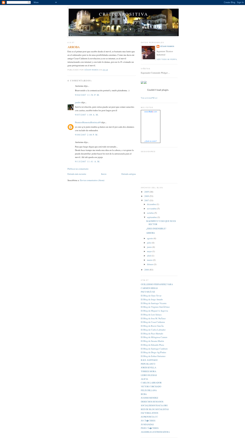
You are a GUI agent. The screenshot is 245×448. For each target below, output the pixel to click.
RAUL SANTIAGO (149, 359)
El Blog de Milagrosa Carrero (154, 337)
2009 (147, 191)
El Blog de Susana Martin (152, 340)
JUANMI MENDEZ (149, 397)
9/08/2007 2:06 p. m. (86, 134)
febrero (150, 264)
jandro (78, 102)
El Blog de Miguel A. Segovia (154, 310)
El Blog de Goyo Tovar (151, 295)
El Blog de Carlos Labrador (153, 329)
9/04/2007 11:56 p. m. (87, 94)
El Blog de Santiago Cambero (154, 348)
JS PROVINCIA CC (149, 416)
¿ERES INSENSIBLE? (156, 228)
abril (149, 255)
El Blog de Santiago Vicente (153, 303)
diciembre (151, 204)
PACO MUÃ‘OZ (148, 291)
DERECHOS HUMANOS (152, 401)
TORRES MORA (148, 371)
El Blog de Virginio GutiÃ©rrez (155, 306)
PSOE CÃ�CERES (149, 428)
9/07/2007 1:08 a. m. (87, 114)
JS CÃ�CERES (148, 420)
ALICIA (144, 378)
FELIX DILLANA (149, 390)
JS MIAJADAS (147, 424)
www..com (150, 112)
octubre (150, 212)
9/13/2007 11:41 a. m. (87, 161)
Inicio (103, 173)
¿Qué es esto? (150, 141)
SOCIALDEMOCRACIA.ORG (154, 405)
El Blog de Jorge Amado (152, 299)
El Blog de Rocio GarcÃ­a (152, 325)
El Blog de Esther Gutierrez (153, 356)
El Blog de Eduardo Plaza (152, 344)
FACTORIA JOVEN (149, 412)
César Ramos (167, 46)
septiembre (152, 217)
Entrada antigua (129, 173)
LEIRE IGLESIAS (149, 375)
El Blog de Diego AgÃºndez (153, 352)
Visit (149, 98)
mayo (149, 251)
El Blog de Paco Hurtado (152, 333)
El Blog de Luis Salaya (151, 314)
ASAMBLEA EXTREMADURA (155, 431)
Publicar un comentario (78, 168)
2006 (147, 269)
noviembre (152, 208)
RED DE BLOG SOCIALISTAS (155, 409)
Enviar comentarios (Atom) (92, 180)
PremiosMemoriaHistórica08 (88, 122)
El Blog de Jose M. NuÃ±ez (153, 318)
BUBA (144, 394)
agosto (150, 238)
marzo (150, 259)
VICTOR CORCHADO (151, 386)
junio (149, 246)
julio (149, 242)
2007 (147, 200)
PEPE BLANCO (148, 363)
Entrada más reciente (77, 173)
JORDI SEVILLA (148, 367)
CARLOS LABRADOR (151, 382)
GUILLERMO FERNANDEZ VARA (157, 284)
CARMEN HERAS (149, 288)
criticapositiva (123, 14)
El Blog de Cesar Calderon (153, 322)
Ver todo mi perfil (167, 59)
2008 (147, 196)
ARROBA (150, 232)
